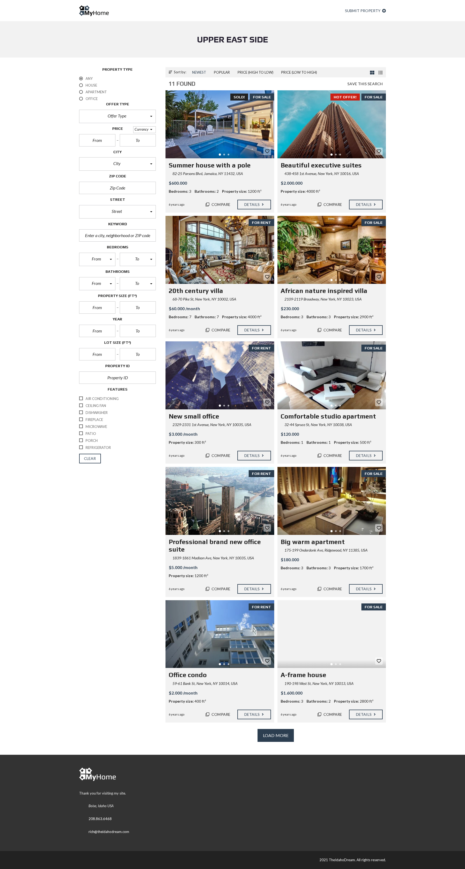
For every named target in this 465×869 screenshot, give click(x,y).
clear (90, 458)
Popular (222, 72)
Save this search (365, 83)
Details (252, 204)
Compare (220, 204)
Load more (275, 735)
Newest (199, 72)
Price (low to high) (299, 72)
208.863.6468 (100, 819)
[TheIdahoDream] (94, 11)
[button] (117, 116)
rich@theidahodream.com (109, 831)
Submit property (363, 10)
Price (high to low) (255, 72)
